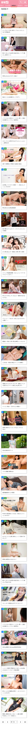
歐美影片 (20, 5)
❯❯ (25, 722)
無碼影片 (14, 5)
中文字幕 (7, 5)
